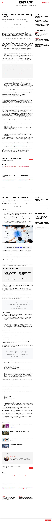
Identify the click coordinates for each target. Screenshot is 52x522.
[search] (4, 2)
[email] (20, 24)
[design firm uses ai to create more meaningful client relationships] (5, 436)
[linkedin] (16, 24)
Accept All (48, 520)
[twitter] (17, 24)
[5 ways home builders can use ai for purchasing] (5, 455)
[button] (2, 2)
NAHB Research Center (13, 152)
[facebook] (14, 24)
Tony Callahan (4, 207)
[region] (26, 520)
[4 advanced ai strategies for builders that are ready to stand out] (5, 449)
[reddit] (19, 24)
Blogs (3, 199)
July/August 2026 (19, 251)
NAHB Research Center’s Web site (17, 147)
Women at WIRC (13, 436)
